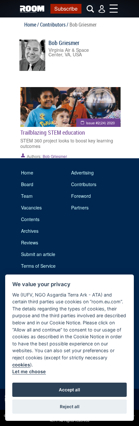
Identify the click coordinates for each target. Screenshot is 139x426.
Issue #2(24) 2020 (100, 122)
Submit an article (38, 254)
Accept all (69, 389)
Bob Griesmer (64, 42)
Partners (80, 207)
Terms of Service (38, 265)
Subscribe (66, 8)
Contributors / (54, 24)
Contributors (83, 184)
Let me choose (29, 371)
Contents (30, 219)
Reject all (70, 406)
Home (27, 172)
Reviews (29, 242)
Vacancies (31, 207)
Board (27, 184)
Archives (29, 230)
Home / (31, 24)
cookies (21, 364)
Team (27, 195)
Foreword (81, 195)
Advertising (82, 172)
